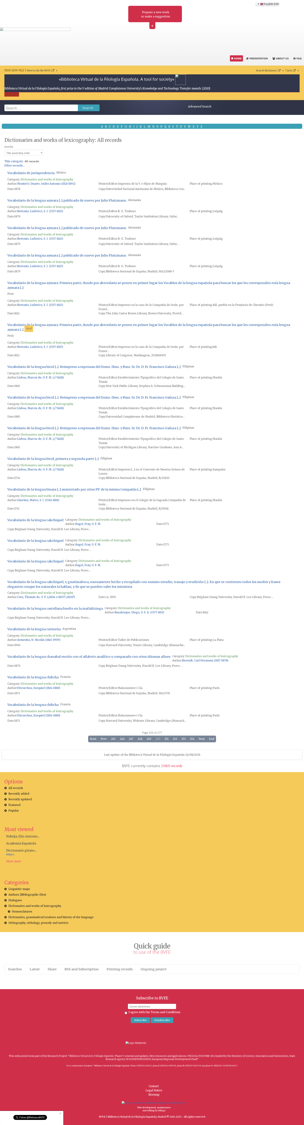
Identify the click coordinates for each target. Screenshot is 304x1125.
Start (93, 739)
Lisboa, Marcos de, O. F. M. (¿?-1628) (40, 377)
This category (13, 161)
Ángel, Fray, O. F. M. (88, 524)
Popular (13, 810)
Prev (104, 739)
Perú (10, 293)
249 (149, 739)
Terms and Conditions (165, 1012)
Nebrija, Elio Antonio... (22, 836)
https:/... (10, 854)
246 (122, 739)
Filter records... (14, 165)
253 (183, 739)
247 (131, 739)
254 (192, 739)
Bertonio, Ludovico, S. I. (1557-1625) (40, 211)
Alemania (134, 200)
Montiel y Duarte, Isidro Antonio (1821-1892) (46, 183)
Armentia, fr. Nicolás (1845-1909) (38, 640)
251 (166, 739)
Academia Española (21, 843)
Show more (13, 861)
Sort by (8, 146)
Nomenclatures (22, 911)
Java (289, 70)
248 (140, 739)
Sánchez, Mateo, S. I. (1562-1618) (38, 500)
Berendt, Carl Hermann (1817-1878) (205, 660)
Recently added (18, 793)
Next (202, 739)
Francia (65, 677)
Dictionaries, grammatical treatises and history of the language (51, 917)
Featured (14, 805)
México (61, 172)
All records (15, 788)
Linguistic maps (19, 889)
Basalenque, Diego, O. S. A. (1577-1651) (139, 612)
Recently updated (20, 799)
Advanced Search (199, 106)
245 (113, 739)
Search (87, 108)
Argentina (69, 628)
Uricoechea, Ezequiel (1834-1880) (38, 688)
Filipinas (188, 366)
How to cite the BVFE (39, 70)
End (211, 739)
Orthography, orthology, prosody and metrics (38, 922)
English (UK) (270, 3)
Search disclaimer (266, 70)
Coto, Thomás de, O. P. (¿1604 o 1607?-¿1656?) (46, 597)
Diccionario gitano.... (21, 850)
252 (175, 739)
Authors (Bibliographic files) (27, 894)
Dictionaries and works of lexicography (47, 179)
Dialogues (15, 900)
